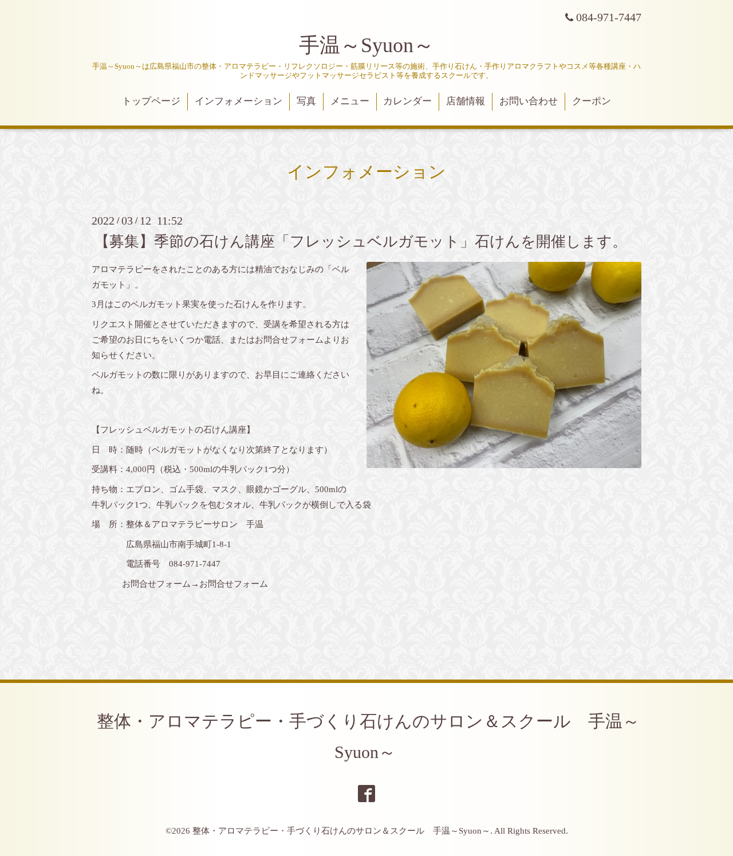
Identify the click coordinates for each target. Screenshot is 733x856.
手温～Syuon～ (366, 45)
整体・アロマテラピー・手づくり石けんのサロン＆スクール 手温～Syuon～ (341, 830)
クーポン (591, 101)
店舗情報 (465, 101)
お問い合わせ (528, 101)
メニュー (349, 101)
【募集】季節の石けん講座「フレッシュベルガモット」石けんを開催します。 (360, 241)
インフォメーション (238, 101)
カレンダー (407, 101)
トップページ (151, 101)
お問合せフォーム (233, 583)
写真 (306, 101)
